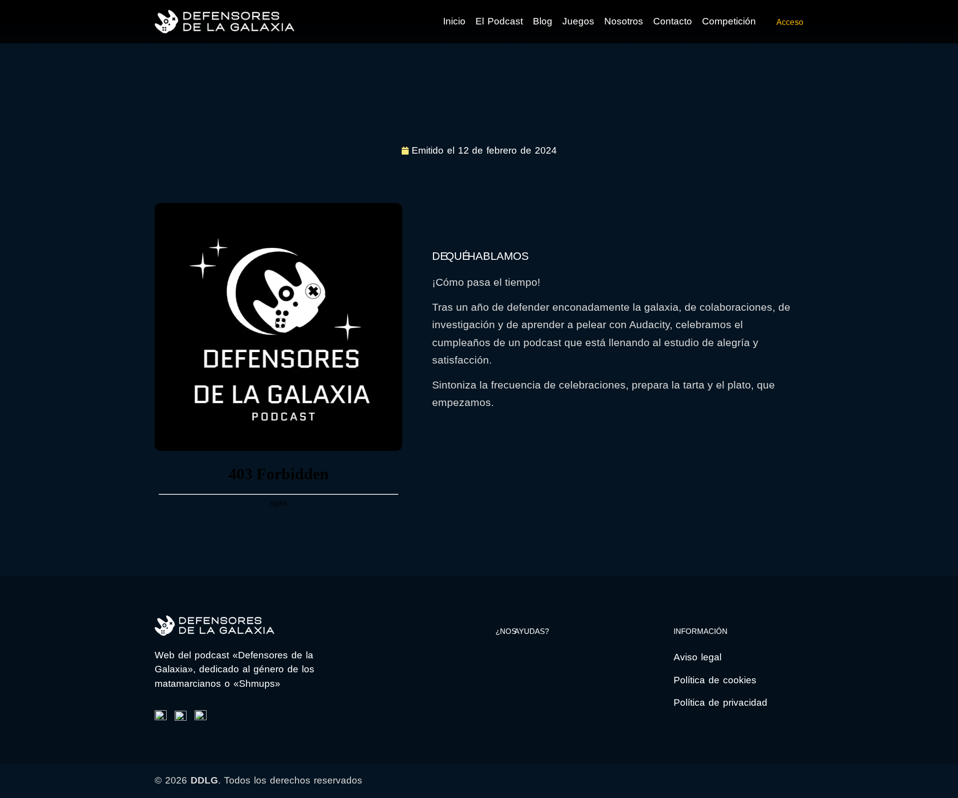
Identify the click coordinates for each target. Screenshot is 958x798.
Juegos (578, 21)
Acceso (789, 22)
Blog (542, 21)
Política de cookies (715, 680)
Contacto (672, 21)
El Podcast (499, 21)
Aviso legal (697, 657)
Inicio (454, 21)
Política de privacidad (720, 702)
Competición (729, 21)
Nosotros (623, 21)
